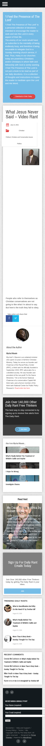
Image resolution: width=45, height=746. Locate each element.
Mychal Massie (11, 353)
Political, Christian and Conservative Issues (19, 137)
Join (22, 591)
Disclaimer (10, 728)
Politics (19, 144)
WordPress (27, 737)
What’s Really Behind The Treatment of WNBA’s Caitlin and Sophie (24, 623)
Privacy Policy (11, 730)
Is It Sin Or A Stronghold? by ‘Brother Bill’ (25, 681)
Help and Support (23, 728)
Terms (20, 730)
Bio (27, 730)
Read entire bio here (22, 388)
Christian (21, 130)
